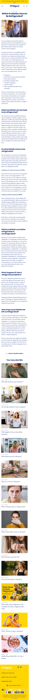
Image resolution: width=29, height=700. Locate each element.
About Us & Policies (9, 677)
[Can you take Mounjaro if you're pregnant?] (14, 394)
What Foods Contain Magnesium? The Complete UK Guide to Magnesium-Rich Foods (12, 607)
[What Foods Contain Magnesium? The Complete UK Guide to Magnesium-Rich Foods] (14, 592)
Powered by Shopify (14, 698)
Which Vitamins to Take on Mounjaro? (12, 631)
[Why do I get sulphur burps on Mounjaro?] (14, 519)
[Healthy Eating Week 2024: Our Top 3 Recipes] (14, 643)
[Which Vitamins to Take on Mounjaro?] (14, 620)
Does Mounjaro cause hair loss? (10, 557)
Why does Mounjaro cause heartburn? (12, 382)
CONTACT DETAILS (7, 673)
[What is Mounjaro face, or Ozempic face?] (14, 494)
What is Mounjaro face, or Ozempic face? (13, 507)
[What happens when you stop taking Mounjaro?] (14, 419)
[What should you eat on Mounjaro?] (14, 445)
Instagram (14, 342)
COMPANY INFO (6, 681)
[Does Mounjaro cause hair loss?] (14, 544)
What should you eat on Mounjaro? (11, 456)
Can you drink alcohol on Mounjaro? (11, 579)
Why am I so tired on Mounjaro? (10, 482)
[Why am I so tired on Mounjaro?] (14, 469)
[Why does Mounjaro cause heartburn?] (14, 370)
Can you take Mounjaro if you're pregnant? (13, 407)
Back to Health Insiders (15, 353)
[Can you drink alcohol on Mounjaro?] (14, 568)
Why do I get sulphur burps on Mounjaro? (13, 532)
